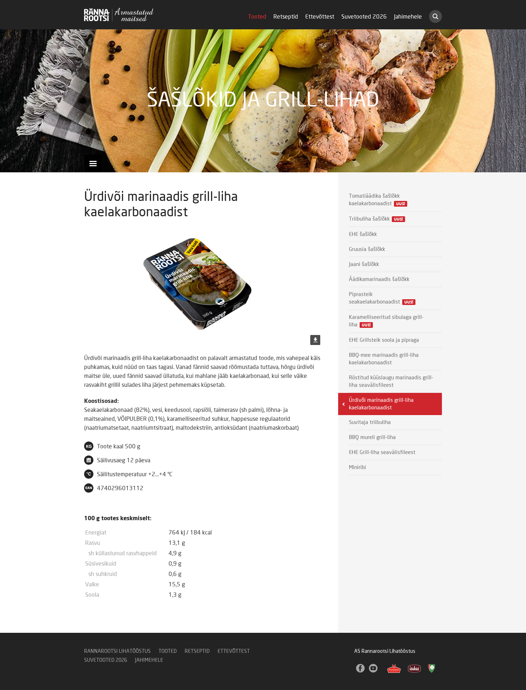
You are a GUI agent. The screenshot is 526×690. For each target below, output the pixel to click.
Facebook (360, 668)
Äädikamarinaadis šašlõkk (379, 279)
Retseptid (285, 17)
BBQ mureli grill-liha (372, 437)
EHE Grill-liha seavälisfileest (382, 452)
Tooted (257, 17)
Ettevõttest (319, 17)
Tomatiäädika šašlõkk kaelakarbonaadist (377, 199)
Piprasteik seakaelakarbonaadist (381, 298)
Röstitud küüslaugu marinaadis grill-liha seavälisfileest (391, 381)
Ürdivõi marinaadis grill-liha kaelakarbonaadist (381, 404)
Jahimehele (408, 17)
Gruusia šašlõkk (368, 249)
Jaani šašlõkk (364, 264)
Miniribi (357, 467)
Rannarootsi (119, 14)
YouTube (373, 668)
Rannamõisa (394, 668)
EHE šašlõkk (364, 234)
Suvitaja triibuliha (370, 422)
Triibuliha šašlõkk (376, 219)
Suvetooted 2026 (364, 17)
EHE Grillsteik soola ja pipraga (384, 340)
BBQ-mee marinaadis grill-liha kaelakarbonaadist (384, 359)
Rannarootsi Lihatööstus (117, 651)
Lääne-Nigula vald (432, 668)
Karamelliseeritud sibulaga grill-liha (386, 321)
